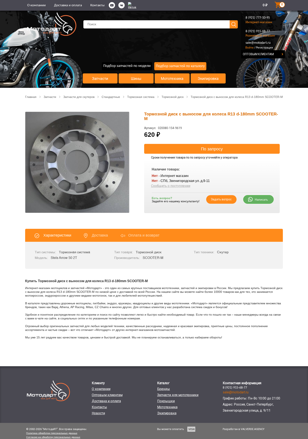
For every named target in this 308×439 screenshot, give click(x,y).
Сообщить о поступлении (170, 186)
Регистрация (264, 47)
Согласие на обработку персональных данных (53, 437)
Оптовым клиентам (107, 395)
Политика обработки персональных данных (51, 433)
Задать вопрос (221, 199)
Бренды (163, 389)
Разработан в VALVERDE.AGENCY (243, 429)
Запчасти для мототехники (177, 395)
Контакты (97, 5)
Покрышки (166, 401)
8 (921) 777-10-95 (258, 17)
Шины (136, 79)
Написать (261, 199)
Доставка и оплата (68, 5)
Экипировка (208, 79)
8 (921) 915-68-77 (258, 31)
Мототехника (172, 79)
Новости (98, 413)
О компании (36, 5)
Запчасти (100, 79)
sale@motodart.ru (258, 43)
